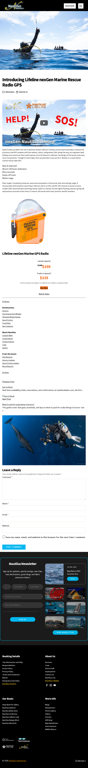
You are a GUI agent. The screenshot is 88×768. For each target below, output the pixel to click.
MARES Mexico (50, 729)
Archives (5, 372)
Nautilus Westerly (9, 723)
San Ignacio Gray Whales (11, 314)
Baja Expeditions (51, 723)
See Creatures (7, 326)
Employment (50, 671)
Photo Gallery (50, 711)
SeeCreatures (50, 726)
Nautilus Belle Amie (10, 711)
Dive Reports (7, 357)
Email (5, 514)
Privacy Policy (7, 671)
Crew (4, 345)
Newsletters (50, 708)
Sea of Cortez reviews (10, 363)
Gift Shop (48, 720)
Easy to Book (7, 387)
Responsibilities (8, 665)
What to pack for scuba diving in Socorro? (18, 404)
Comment (7, 477)
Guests (5, 348)
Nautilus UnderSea (9, 714)
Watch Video (44, 294)
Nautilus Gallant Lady (10, 717)
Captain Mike (7, 335)
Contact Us (49, 674)
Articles (48, 717)
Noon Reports (7, 366)
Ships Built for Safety (10, 704)
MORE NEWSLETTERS (65, 632)
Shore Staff (49, 668)
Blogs (47, 704)
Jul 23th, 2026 (71, 567)
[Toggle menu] (80, 6)
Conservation (7, 338)
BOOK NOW (69, 6)
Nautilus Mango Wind (10, 720)
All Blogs (5, 301)
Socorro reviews (8, 360)
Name (5, 503)
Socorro (5, 311)
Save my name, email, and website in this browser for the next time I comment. (46, 537)
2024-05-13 (23, 92)
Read (73, 579)
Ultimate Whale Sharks (11, 317)
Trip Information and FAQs (12, 662)
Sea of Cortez (7, 320)
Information (9, 92)
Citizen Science (8, 341)
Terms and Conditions (11, 674)
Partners (48, 662)
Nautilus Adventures (17, 760)
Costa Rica (6, 323)
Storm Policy (7, 668)
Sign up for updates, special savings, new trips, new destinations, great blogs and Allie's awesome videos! (23, 574)
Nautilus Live (50, 678)
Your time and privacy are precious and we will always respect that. (21, 611)
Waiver (5, 678)
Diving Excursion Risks (10, 681)
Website (5, 525)
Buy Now (44, 287)
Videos (47, 714)
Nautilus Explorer (9, 708)
